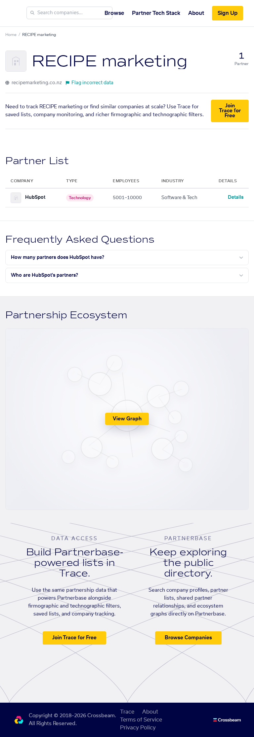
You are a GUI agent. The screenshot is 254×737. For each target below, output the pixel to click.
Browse (114, 13)
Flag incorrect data (92, 83)
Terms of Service (141, 719)
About (196, 13)
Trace (127, 712)
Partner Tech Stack (156, 13)
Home (11, 35)
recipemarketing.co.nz (36, 83)
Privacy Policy (138, 727)
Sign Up (227, 13)
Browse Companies (188, 637)
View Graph (127, 418)
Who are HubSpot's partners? (44, 275)
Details (235, 197)
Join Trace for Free (230, 110)
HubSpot (35, 197)
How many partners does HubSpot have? (57, 257)
